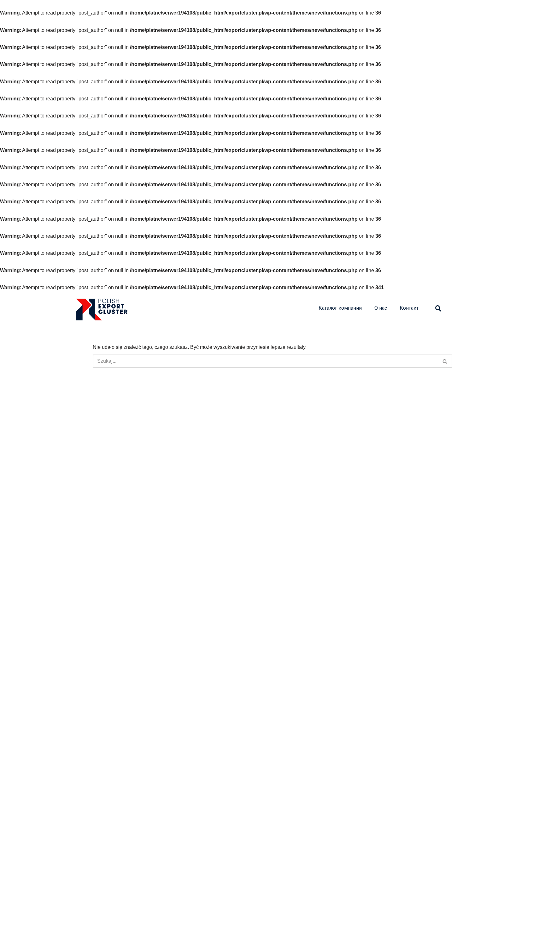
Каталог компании (340, 308)
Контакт (409, 308)
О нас (380, 308)
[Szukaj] (445, 361)
